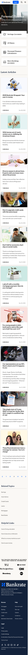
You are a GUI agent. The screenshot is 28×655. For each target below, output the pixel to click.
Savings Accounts (14, 34)
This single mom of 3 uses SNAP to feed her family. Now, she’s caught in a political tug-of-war (13, 412)
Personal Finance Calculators (14, 52)
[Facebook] (2, 645)
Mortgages (4, 510)
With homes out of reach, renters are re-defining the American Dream (12, 134)
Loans (3, 506)
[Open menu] (25, 2)
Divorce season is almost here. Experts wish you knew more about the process (13, 173)
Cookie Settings (5, 634)
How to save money (6, 543)
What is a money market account (10, 538)
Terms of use (4, 640)
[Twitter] (5, 645)
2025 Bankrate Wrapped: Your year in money (14, 96)
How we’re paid (18, 606)
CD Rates (10, 43)
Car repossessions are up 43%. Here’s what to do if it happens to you (14, 366)
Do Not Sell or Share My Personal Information (12, 637)
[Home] (7, 2)
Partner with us (18, 618)
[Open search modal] (21, 2)
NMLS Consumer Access (7, 591)
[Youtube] (15, 645)
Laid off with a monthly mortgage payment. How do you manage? (13, 286)
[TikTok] (18, 645)
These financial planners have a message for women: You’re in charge (14, 450)
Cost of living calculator (8, 529)
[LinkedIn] (11, 645)
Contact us (17, 615)
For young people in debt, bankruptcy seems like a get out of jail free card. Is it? (13, 327)
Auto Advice (4, 497)
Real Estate (4, 515)
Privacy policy (4, 631)
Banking (3, 609)
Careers (17, 612)
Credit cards (4, 612)
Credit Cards (5, 501)
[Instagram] (8, 645)
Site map (17, 609)
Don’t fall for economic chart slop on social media (13, 246)
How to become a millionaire (9, 534)
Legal (2, 628)
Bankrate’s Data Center (7, 618)
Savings (3, 492)
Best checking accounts (13, 62)
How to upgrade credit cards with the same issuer (13, 211)
